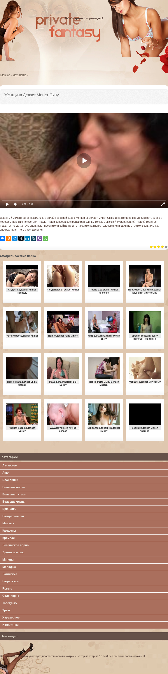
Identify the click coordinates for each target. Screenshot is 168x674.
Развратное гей (13, 516)
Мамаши (8, 523)
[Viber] (39, 238)
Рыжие (7, 588)
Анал (5, 472)
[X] (21, 238)
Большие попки (13, 487)
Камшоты (9, 530)
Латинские (9, 574)
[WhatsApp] (45, 238)
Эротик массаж (13, 552)
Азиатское (9, 465)
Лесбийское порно (15, 545)
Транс (6, 610)
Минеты (8, 559)
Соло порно (10, 595)
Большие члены (13, 501)
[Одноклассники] (8, 238)
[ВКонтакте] (2, 238)
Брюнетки (9, 509)
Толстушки (10, 603)
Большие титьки (14, 494)
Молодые (9, 566)
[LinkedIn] (27, 238)
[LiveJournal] (33, 238)
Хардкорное (10, 617)
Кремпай (8, 538)
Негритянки (10, 581)
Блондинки (10, 480)
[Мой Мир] (15, 238)
